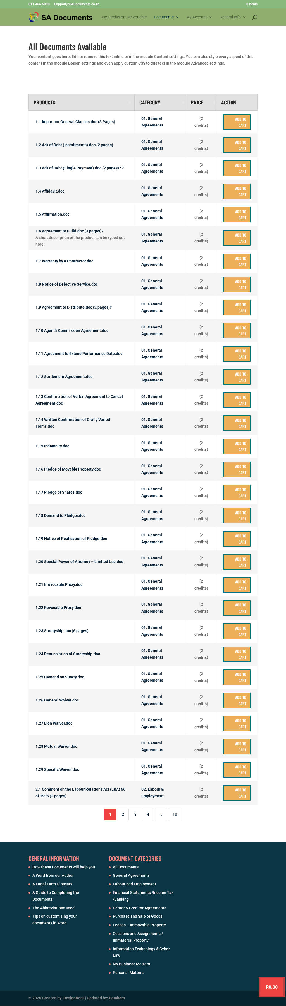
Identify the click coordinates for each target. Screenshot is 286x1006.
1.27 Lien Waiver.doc (53, 723)
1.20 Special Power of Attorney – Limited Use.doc (79, 561)
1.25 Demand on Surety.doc (59, 677)
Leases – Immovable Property (139, 925)
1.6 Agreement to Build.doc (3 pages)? (69, 231)
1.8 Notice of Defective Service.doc (66, 284)
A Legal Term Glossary (52, 884)
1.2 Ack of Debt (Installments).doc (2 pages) (74, 145)
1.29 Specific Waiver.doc (57, 770)
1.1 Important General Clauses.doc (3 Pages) (75, 122)
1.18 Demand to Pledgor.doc (60, 515)
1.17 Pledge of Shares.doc (58, 492)
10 (175, 814)
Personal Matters (128, 972)
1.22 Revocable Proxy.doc (58, 608)
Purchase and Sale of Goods (138, 916)
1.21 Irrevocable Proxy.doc (58, 585)
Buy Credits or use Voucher (123, 17)
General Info (230, 17)
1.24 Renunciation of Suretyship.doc (67, 654)
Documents (164, 17)
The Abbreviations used (53, 908)
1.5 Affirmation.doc (52, 214)
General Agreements (131, 875)
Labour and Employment (134, 884)
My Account (196, 17)
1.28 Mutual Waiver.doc (56, 746)
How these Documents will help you (63, 867)
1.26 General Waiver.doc (57, 700)
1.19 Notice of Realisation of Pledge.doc (71, 538)
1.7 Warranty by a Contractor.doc (64, 261)
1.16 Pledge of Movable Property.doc (68, 469)
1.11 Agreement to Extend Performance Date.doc (78, 353)
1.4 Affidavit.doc (50, 191)
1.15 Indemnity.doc (52, 446)
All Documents (126, 867)
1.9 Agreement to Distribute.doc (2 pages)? (73, 307)
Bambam (117, 998)
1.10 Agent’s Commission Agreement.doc (71, 330)
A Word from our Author (53, 875)
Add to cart (240, 122)
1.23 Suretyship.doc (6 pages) (62, 631)
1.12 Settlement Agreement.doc (63, 376)
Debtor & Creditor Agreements (139, 908)
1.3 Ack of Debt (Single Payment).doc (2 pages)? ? (79, 168)
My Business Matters (131, 964)
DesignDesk (73, 998)
